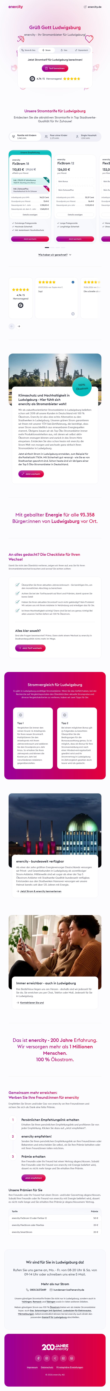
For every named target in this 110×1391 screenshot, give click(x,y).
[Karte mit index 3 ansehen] (63, 247)
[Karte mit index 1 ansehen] (52, 247)
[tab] (29, 50)
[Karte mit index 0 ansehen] (47, 247)
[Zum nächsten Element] (19, 326)
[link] (92, 7)
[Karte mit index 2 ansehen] (58, 247)
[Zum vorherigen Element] (12, 326)
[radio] (25, 136)
